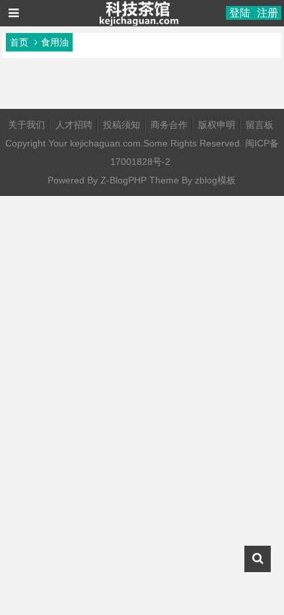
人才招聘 (73, 124)
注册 (267, 12)
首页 (19, 42)
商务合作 (169, 124)
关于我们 (26, 124)
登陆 (239, 12)
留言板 (259, 124)
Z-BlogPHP (123, 180)
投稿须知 (121, 124)
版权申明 (216, 124)
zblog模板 (215, 180)
